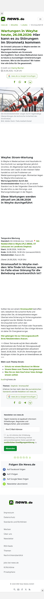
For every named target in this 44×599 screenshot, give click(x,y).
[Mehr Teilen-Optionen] (30, 82)
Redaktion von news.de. (27, 391)
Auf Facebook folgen (16, 469)
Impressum (9, 512)
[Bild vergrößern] (42, 89)
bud (2, 379)
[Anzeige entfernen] (42, 590)
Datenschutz (9, 517)
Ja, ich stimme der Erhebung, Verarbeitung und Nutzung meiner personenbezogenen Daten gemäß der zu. (20, 438)
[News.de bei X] (26, 589)
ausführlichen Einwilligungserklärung (19, 442)
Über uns (8, 534)
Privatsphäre (9, 572)
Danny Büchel (17, 68)
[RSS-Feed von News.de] (30, 589)
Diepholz (14, 386)
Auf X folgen (12, 474)
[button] (22, 76)
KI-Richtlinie (9, 567)
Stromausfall (24, 386)
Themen (7, 550)
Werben (7, 529)
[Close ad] (2, 13)
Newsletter (8, 538)
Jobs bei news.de (11, 562)
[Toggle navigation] (40, 19)
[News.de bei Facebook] (22, 589)
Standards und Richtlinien (15, 522)
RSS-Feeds (8, 546)
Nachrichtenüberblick (13, 555)
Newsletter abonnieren (17, 484)
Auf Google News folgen (18, 479)
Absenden (10, 448)
